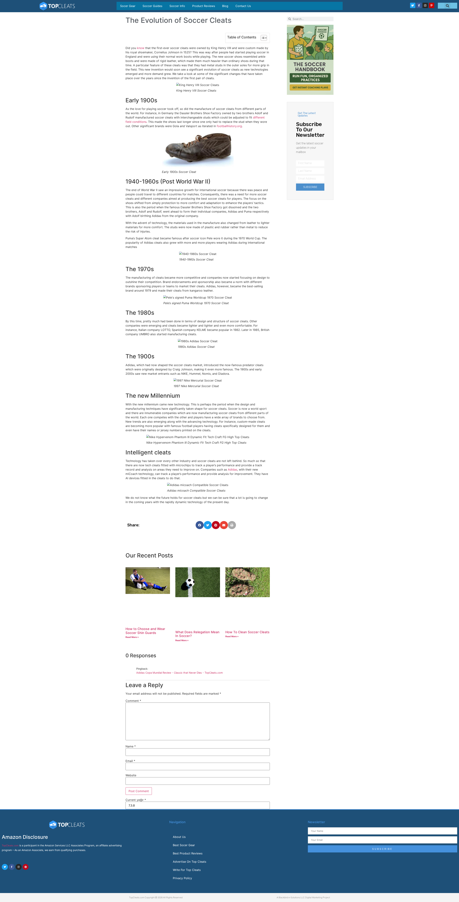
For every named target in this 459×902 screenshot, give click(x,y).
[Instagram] (425, 5)
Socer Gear (127, 6)
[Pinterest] (26, 867)
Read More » (132, 637)
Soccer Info (177, 6)
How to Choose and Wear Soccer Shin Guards (145, 631)
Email (130, 760)
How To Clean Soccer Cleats (247, 632)
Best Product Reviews (187, 853)
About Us (179, 837)
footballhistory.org (229, 126)
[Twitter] (412, 5)
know (140, 48)
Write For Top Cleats (187, 870)
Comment (133, 700)
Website (131, 775)
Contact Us (243, 6)
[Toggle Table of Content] (262, 38)
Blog (225, 6)
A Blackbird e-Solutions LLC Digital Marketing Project (303, 897)
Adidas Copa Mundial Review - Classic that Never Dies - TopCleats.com (179, 672)
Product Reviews (203, 6)
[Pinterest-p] (431, 5)
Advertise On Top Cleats (189, 861)
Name (131, 746)
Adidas (232, 469)
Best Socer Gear (184, 845)
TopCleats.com (10, 845)
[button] (447, 6)
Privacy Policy (182, 878)
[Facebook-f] (419, 5)
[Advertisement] (310, 254)
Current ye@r (136, 799)
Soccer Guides (152, 6)
